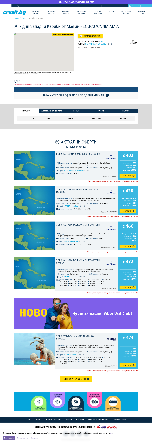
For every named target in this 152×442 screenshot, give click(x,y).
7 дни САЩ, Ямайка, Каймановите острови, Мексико (77, 190)
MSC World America (70, 355)
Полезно (111, 12)
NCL (103, 41)
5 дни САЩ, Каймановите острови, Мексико (78, 154)
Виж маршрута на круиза (64, 35)
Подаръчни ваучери (126, 12)
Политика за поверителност (98, 419)
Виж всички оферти (75, 379)
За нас (98, 6)
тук (111, 433)
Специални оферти (50, 12)
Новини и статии (141, 12)
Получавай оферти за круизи (141, 6)
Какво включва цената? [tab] (51, 111)
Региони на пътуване (81, 12)
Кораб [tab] (76, 111)
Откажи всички (22, 438)
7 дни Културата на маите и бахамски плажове (75, 337)
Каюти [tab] (101, 111)
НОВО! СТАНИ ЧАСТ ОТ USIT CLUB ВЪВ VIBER (76, 2)
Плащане (68, 419)
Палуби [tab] (125, 111)
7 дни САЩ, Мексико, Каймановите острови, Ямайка (78, 261)
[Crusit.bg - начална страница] (14, 12)
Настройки (34, 438)
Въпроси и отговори (120, 6)
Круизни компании (98, 12)
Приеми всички (9, 438)
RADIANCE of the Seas (71, 241)
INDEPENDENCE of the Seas (73, 171)
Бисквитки (80, 419)
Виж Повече (127, 176)
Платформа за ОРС (119, 419)
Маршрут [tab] (26, 111)
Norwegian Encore (95, 44)
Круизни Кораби (65, 12)
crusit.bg (5, 6)
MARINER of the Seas (71, 206)
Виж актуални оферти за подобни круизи (74, 95)
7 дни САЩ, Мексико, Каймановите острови (78, 225)
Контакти (107, 6)
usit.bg (17, 6)
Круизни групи (35, 12)
